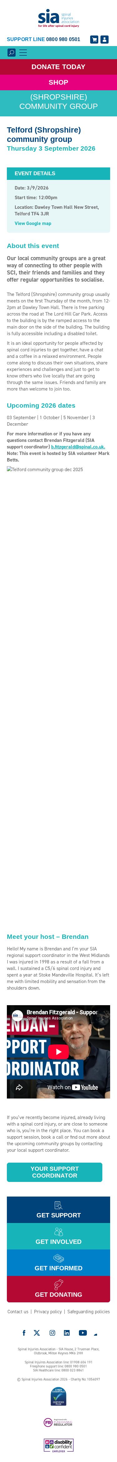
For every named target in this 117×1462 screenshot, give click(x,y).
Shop (58, 82)
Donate (58, 67)
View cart (94, 39)
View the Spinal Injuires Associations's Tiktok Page (95, 1332)
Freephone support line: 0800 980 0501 (58, 1366)
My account (104, 39)
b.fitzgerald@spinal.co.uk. (78, 446)
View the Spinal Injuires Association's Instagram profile (52, 1332)
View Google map (33, 223)
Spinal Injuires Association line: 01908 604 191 (59, 1362)
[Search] (11, 52)
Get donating (58, 1294)
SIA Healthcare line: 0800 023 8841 (58, 1370)
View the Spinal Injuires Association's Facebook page (24, 1332)
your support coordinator (55, 1172)
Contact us (17, 1312)
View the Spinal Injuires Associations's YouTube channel (83, 1332)
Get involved (58, 1241)
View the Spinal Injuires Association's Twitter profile (37, 1332)
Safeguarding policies (88, 1312)
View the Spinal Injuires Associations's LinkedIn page (66, 1332)
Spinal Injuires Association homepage (58, 18)
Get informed (58, 1268)
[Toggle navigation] (23, 52)
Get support (59, 1215)
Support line (43, 39)
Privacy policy (48, 1312)
